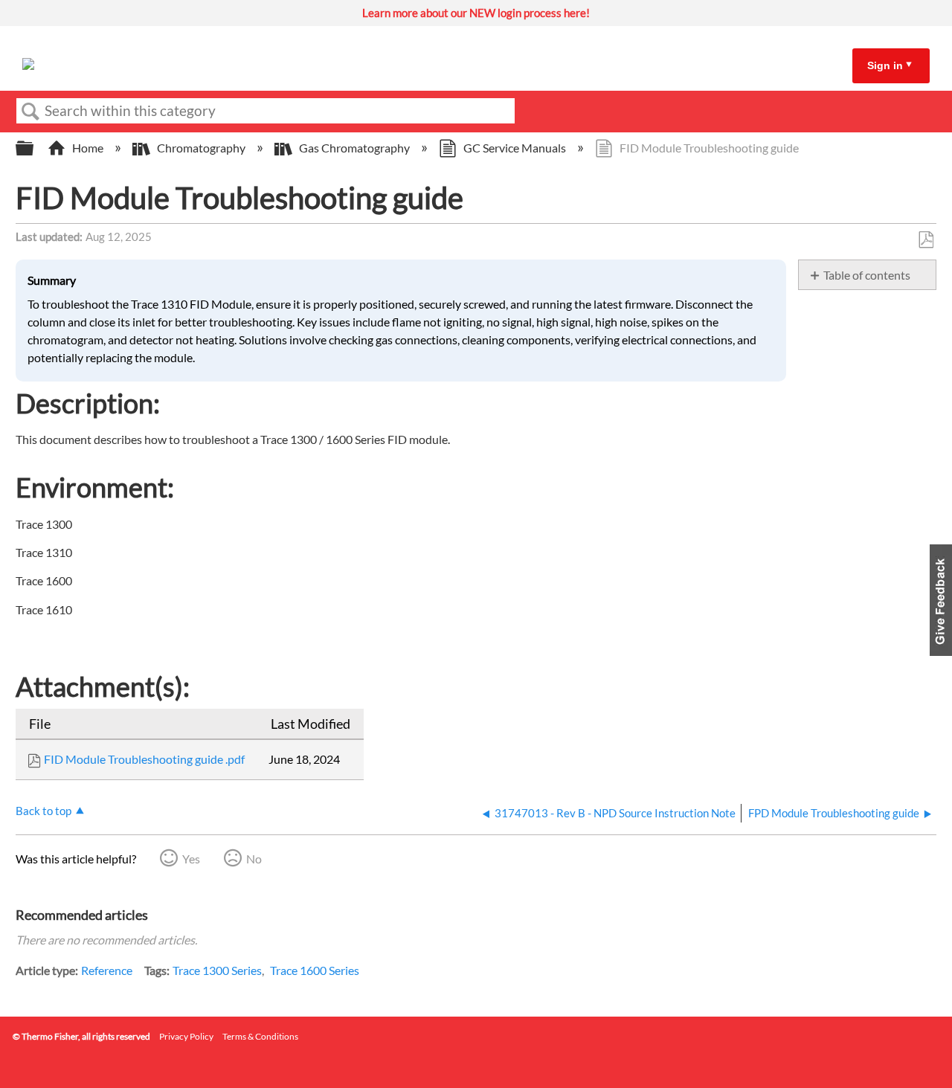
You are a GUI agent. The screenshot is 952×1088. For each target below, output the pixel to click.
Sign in (885, 65)
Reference (106, 970)
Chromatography (201, 148)
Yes (191, 859)
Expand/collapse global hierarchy (34, 148)
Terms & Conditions (260, 1036)
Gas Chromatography (354, 148)
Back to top (43, 810)
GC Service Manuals (514, 148)
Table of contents (866, 275)
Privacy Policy (186, 1036)
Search (30, 111)
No (254, 859)
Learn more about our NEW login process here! (476, 12)
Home (88, 148)
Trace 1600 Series (314, 970)
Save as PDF (925, 240)
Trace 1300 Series (217, 970)
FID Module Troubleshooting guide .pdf (144, 759)
